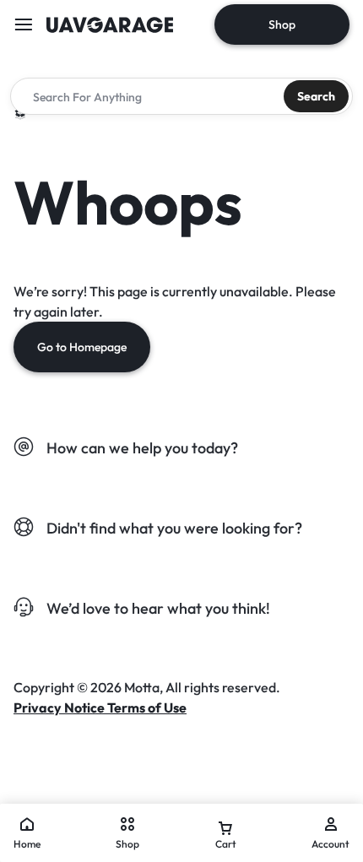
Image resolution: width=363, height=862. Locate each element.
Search (316, 96)
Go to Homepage (82, 347)
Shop (281, 24)
